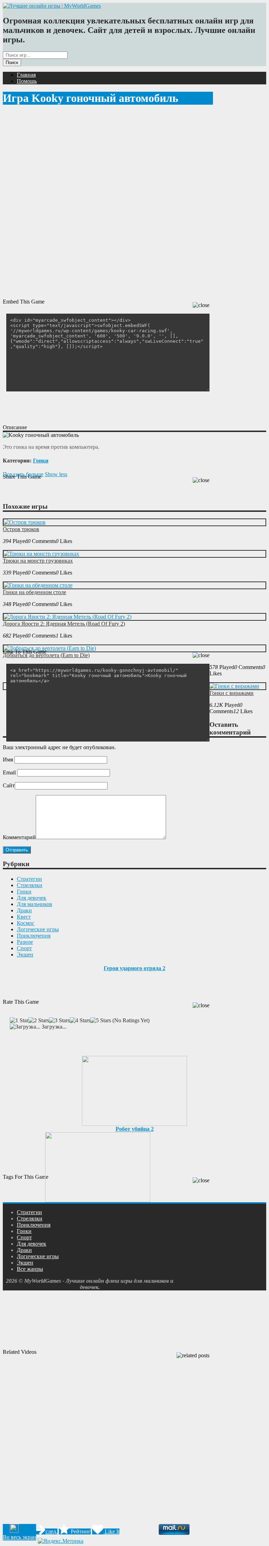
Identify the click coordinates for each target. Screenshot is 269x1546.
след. (51, 1531)
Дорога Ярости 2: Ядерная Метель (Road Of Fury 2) (64, 624)
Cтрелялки (29, 885)
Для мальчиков (34, 904)
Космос (25, 923)
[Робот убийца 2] (97, 1165)
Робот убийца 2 (135, 1129)
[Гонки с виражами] (234, 686)
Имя (8, 759)
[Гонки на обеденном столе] (38, 585)
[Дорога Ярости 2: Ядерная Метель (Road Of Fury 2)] (67, 617)
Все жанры (30, 1269)
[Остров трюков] (25, 522)
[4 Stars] (80, 1020)
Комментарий (19, 837)
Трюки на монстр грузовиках (38, 561)
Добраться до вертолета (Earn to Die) (46, 655)
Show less (56, 474)
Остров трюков (21, 529)
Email (9, 772)
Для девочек (31, 898)
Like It (111, 1531)
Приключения (33, 936)
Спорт (24, 948)
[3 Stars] (59, 1020)
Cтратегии (29, 879)
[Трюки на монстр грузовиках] (41, 554)
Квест (24, 917)
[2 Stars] (38, 1020)
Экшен (25, 954)
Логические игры (38, 929)
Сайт (9, 785)
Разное (25, 942)
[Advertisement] (130, 407)
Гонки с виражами (231, 693)
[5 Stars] (100, 1020)
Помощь (27, 81)
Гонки (40, 461)
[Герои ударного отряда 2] (134, 1089)
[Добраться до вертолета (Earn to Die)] (50, 648)
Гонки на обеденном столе (34, 592)
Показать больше (23, 474)
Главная (26, 75)
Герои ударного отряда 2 (134, 968)
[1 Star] (19, 1020)
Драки (24, 910)
